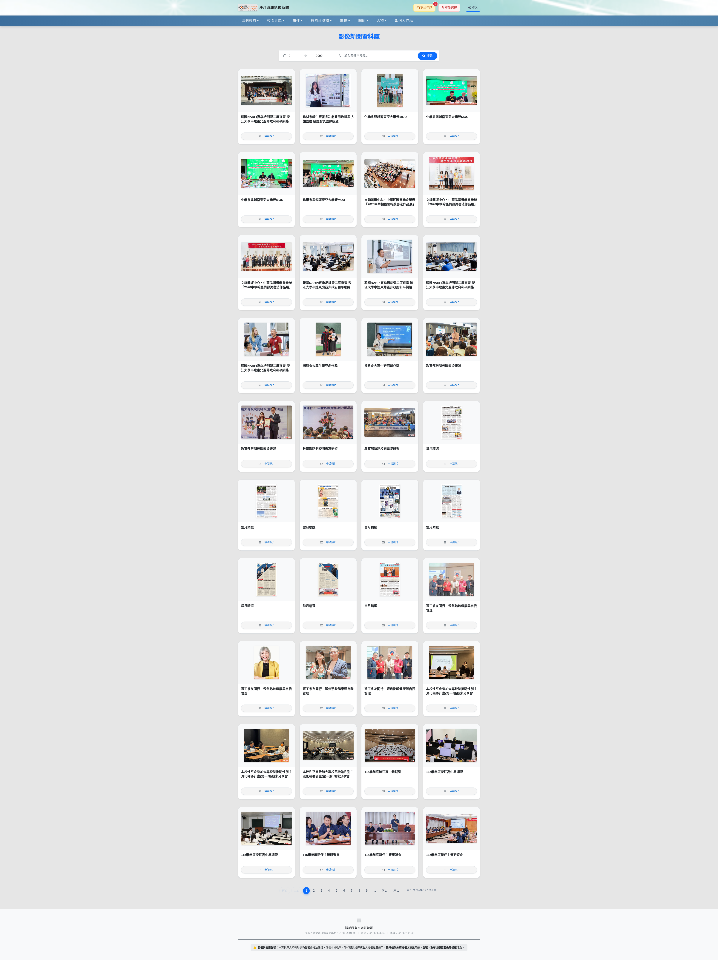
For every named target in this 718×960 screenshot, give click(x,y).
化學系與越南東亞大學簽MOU (385, 117)
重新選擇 (451, 7)
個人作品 (405, 21)
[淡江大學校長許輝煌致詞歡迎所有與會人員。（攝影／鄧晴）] (328, 422)
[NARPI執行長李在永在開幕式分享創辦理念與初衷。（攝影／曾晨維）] (389, 256)
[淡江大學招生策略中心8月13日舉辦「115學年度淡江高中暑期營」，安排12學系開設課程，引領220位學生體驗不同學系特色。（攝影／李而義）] (389, 745)
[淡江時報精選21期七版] (266, 501)
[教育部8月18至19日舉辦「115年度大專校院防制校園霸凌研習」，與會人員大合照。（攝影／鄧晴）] (389, 422)
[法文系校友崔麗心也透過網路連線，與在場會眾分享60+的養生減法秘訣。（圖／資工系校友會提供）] (266, 662)
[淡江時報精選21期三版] (266, 579)
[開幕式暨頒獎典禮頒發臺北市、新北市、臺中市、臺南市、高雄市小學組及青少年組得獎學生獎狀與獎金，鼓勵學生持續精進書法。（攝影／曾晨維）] (451, 173)
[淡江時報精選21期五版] (389, 501)
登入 (475, 7)
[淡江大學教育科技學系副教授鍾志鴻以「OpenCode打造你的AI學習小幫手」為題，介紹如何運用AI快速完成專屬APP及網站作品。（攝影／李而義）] (451, 745)
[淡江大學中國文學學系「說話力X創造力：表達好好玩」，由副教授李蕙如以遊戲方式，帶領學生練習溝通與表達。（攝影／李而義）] (266, 828)
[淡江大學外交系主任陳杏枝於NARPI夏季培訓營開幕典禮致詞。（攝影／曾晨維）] (328, 256)
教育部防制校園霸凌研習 (443, 366)
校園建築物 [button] (320, 21)
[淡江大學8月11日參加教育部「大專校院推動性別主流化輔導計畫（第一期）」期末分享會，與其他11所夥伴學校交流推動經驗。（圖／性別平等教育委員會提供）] (328, 745)
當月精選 (432, 449)
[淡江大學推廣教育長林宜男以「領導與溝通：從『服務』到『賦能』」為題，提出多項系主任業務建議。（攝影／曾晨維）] (451, 828)
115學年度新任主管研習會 (321, 855)
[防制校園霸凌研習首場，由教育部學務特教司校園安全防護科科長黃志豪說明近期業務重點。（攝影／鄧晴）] (451, 339)
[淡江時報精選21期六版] (328, 501)
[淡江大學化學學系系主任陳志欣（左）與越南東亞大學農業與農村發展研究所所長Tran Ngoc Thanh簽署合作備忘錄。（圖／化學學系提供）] (451, 90)
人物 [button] (380, 21)
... (375, 890)
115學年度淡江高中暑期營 (382, 772)
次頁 (385, 890)
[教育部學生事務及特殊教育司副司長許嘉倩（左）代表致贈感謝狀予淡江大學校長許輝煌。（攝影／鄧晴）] (266, 422)
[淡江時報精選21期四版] (451, 501)
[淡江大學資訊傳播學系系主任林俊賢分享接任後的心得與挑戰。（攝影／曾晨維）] (328, 828)
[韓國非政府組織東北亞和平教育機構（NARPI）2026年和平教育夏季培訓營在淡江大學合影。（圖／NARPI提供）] (266, 90)
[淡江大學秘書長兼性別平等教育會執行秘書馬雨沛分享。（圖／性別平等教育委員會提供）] (266, 745)
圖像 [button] (362, 21)
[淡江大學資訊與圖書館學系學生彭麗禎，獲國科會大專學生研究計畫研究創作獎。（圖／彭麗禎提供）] (389, 339)
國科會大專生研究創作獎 (320, 366)
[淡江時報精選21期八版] (451, 422)
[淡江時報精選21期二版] (328, 579)
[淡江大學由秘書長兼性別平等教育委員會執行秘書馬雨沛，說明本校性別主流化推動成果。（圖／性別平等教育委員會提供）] (451, 662)
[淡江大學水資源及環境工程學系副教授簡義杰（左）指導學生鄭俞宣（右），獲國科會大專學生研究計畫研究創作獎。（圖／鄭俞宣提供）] (328, 339)
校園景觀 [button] (274, 21)
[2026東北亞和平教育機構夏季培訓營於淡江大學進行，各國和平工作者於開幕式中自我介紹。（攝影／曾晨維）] (451, 256)
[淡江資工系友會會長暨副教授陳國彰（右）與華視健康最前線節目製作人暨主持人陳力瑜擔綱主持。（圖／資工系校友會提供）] (328, 662)
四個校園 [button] (249, 21)
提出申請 (427, 6)
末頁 (396, 890)
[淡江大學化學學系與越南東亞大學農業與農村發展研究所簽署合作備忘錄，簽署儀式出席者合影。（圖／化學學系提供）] (328, 173)
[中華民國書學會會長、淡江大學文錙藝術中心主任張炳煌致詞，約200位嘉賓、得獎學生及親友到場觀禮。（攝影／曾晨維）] (389, 173)
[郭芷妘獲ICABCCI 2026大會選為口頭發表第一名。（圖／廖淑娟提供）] (328, 90)
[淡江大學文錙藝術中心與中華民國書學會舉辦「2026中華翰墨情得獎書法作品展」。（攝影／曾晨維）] (266, 256)
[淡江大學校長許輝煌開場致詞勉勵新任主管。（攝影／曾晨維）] (389, 828)
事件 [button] (296, 21)
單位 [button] (343, 21)
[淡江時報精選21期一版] (389, 579)
